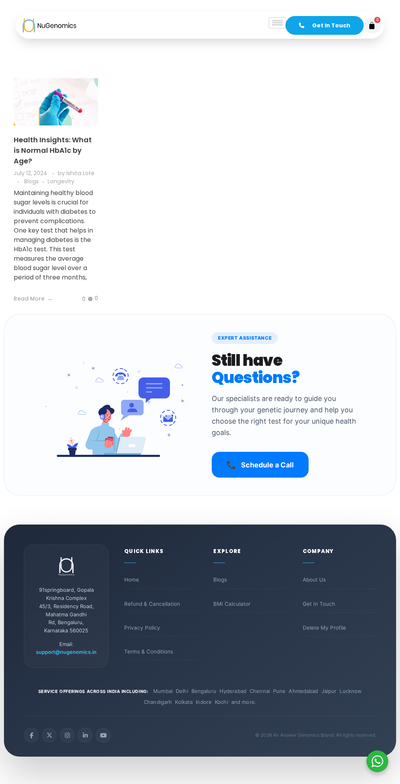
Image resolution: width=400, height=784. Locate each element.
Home (131, 579)
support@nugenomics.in (66, 652)
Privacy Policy (142, 628)
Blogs (31, 181)
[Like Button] (77, 299)
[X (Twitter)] (49, 735)
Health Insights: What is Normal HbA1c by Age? (53, 150)
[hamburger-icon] (277, 23)
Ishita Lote (80, 173)
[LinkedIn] (85, 735)
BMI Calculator (231, 604)
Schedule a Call (260, 464)
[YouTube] (103, 735)
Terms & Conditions (148, 651)
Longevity (61, 181)
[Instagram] (67, 735)
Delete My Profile (324, 628)
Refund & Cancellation (152, 604)
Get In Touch (319, 604)
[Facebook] (31, 735)
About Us (314, 579)
